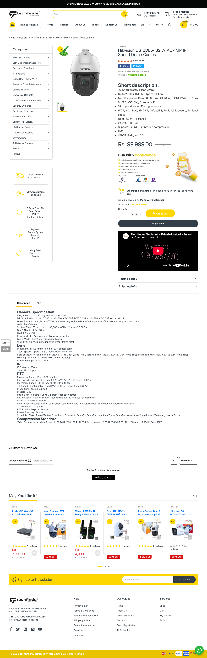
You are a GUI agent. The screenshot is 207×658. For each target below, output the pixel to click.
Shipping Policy (82, 620)
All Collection (123, 630)
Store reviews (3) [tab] (43, 460)
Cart (162, 610)
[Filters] (174, 461)
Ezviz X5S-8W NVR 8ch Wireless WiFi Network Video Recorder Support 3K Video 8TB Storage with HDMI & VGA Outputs (23, 513)
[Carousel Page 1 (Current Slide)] (100, 566)
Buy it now (158, 223)
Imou (46, 507)
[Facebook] (11, 629)
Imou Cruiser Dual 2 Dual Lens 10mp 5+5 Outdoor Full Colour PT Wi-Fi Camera (149, 513)
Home (120, 605)
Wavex (78, 507)
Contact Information (84, 625)
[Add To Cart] (34, 553)
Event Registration (126, 625)
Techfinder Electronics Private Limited (41, 653)
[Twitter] (18, 629)
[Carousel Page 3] (108, 566)
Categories (79, 635)
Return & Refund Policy (86, 615)
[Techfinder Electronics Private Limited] (24, 14)
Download (79, 630)
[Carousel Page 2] (105, 566)
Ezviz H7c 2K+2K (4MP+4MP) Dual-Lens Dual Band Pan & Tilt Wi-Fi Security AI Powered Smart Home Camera (119, 513)
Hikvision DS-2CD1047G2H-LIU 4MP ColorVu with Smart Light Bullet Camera (182, 513)
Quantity (122, 209)
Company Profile (125, 615)
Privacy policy (81, 605)
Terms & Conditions (84, 610)
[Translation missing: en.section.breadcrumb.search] (124, 14)
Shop (162, 605)
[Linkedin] (25, 629)
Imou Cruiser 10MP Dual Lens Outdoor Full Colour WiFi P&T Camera (55, 513)
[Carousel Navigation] (195, 496)
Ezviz (14, 507)
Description (23, 303)
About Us (122, 610)
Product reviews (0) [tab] (20, 460)
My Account (166, 615)
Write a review (103, 477)
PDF (39, 303)
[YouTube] (40, 629)
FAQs (162, 620)
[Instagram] (33, 629)
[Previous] (196, 496)
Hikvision (122, 46)
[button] (125, 60)
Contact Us (123, 620)
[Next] (193, 496)
